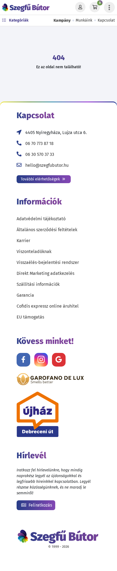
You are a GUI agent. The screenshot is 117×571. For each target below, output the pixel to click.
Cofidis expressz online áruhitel (48, 306)
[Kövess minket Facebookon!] (23, 360)
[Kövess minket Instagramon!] (41, 360)
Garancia (25, 295)
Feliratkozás (39, 505)
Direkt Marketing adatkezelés (45, 273)
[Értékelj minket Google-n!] (59, 360)
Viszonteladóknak (34, 251)
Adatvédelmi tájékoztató (41, 218)
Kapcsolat (106, 20)
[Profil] (80, 7)
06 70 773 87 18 (39, 143)
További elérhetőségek (41, 179)
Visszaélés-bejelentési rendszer (48, 262)
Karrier (23, 240)
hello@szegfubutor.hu (47, 165)
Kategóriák (18, 20)
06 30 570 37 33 (39, 154)
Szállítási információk (38, 284)
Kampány (62, 20)
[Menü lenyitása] (109, 7)
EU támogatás (30, 317)
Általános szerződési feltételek (47, 229)
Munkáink (84, 20)
